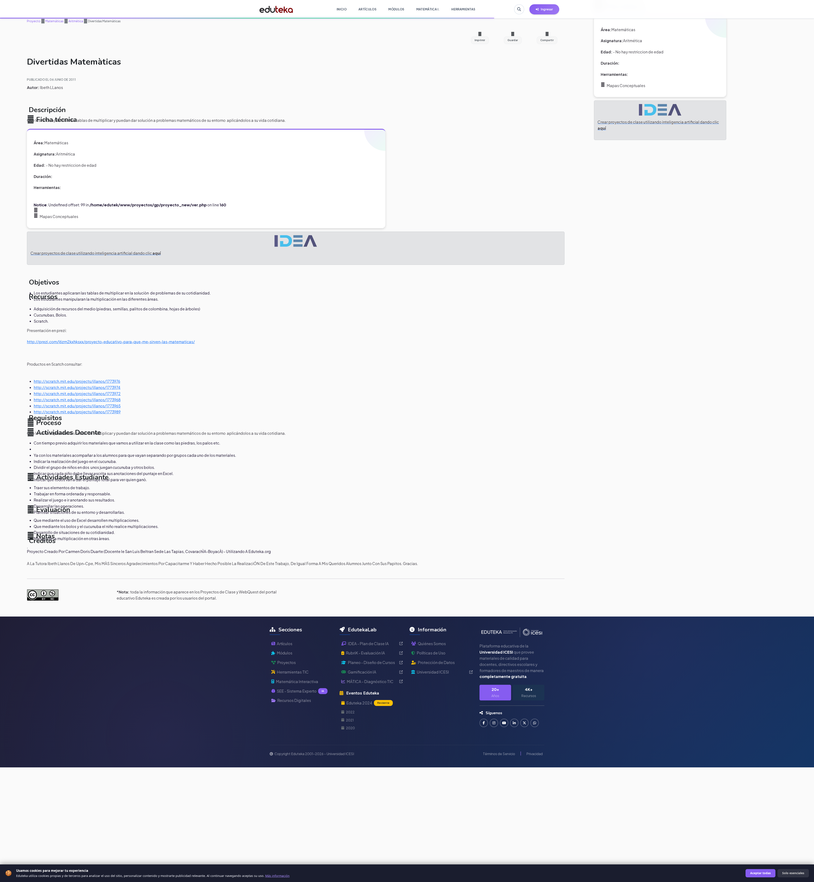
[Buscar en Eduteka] (519, 9)
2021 (350, 720)
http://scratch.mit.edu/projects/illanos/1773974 (77, 387)
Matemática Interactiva (297, 681)
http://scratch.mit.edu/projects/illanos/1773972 (77, 393)
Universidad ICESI (433, 671)
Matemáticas (54, 21)
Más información (277, 876)
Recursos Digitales (294, 700)
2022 (350, 712)
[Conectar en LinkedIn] (514, 723)
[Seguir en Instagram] (494, 723)
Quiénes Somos (432, 643)
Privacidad (534, 754)
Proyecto (33, 21)
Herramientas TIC (293, 671)
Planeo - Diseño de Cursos (371, 662)
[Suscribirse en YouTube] (504, 723)
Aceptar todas (760, 873)
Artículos (284, 643)
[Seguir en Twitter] (524, 723)
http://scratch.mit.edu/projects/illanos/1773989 (77, 411)
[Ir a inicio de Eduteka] (276, 9)
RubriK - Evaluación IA (365, 652)
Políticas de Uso (431, 652)
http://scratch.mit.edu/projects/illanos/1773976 (77, 381)
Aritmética (75, 21)
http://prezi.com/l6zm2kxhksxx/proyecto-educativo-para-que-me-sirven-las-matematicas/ (111, 341)
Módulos (284, 652)
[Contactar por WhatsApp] (534, 723)
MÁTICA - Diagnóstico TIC (370, 681)
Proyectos (286, 662)
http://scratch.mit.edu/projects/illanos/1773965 (77, 405)
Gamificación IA (362, 671)
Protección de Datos (436, 662)
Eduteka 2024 (367, 702)
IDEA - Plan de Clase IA (368, 643)
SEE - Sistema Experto (300, 691)
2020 (350, 728)
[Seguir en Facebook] (483, 723)
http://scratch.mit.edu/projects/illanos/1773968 (77, 399)
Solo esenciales (793, 873)
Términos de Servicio (499, 754)
